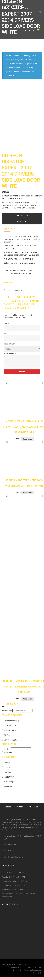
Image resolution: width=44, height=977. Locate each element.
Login (40, 11)
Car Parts (17, 208)
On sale (8, 752)
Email (7, 333)
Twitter (20, 807)
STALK (8, 786)
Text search (7, 710)
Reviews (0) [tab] (22, 221)
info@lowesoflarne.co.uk (13, 6)
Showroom (25, 31)
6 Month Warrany (35, 967)
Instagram (33, 807)
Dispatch (32, 208)
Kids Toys (10, 730)
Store (29, 31)
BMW (7, 772)
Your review (10, 353)
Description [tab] (22, 215)
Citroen (25, 208)
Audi (7, 767)
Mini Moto (9, 781)
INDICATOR (10, 777)
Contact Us (33, 31)
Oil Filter (8, 735)
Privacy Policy (17, 970)
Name (7, 323)
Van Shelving (10, 740)
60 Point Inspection (18, 967)
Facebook (7, 807)
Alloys (7, 762)
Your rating (9, 344)
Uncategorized (11, 720)
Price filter (6, 749)
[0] (37, 31)
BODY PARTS (7, 208)
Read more (27, 439)
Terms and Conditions (33, 970)
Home (5, 31)
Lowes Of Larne (22, 964)
